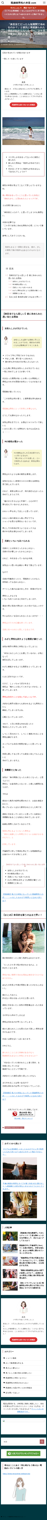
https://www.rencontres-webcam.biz (16, 1473)
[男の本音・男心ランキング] (23, 1115)
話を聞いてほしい (13, 1392)
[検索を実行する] (42, 1441)
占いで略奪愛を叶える (14, 1363)
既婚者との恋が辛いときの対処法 (19, 1387)
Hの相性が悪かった (20, 284)
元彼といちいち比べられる (22, 287)
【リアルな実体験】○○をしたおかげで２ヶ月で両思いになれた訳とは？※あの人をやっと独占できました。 (24, 14)
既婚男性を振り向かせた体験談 (23, 105)
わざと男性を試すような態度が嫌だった (27, 290)
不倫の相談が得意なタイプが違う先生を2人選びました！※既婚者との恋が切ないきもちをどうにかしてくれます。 (23, 1186)
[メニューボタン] (44, 2)
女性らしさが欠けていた (22, 281)
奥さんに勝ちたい (13, 1368)
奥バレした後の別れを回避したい (19, 1373)
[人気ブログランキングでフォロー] (23, 1455)
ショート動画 (11, 1358)
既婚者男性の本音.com (23, 3)
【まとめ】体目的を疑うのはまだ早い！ (25, 297)
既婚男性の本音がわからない (19, 41)
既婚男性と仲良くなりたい (16, 1378)
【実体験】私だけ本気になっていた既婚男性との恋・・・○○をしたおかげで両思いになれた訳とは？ (22, 897)
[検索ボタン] (2, 2)
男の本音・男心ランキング (23, 1118)
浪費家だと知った (19, 293)
